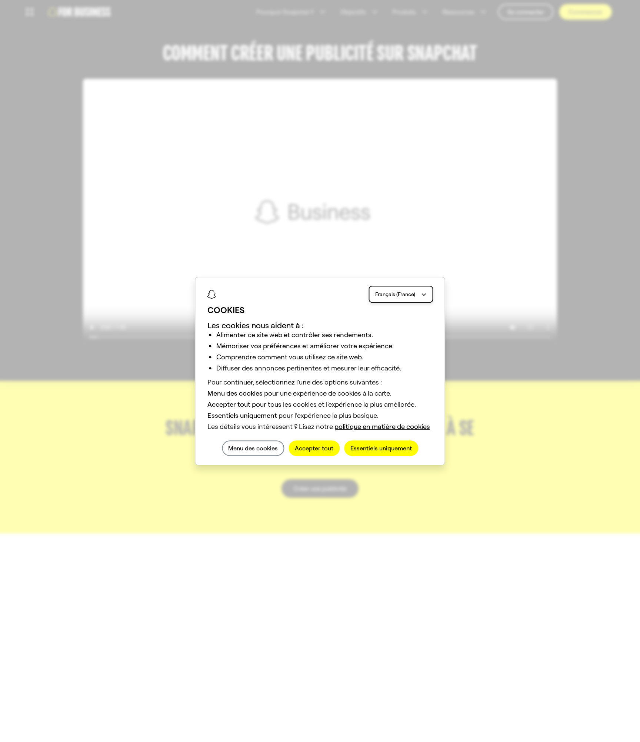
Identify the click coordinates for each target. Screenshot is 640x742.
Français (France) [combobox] (395, 294)
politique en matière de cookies (382, 426)
